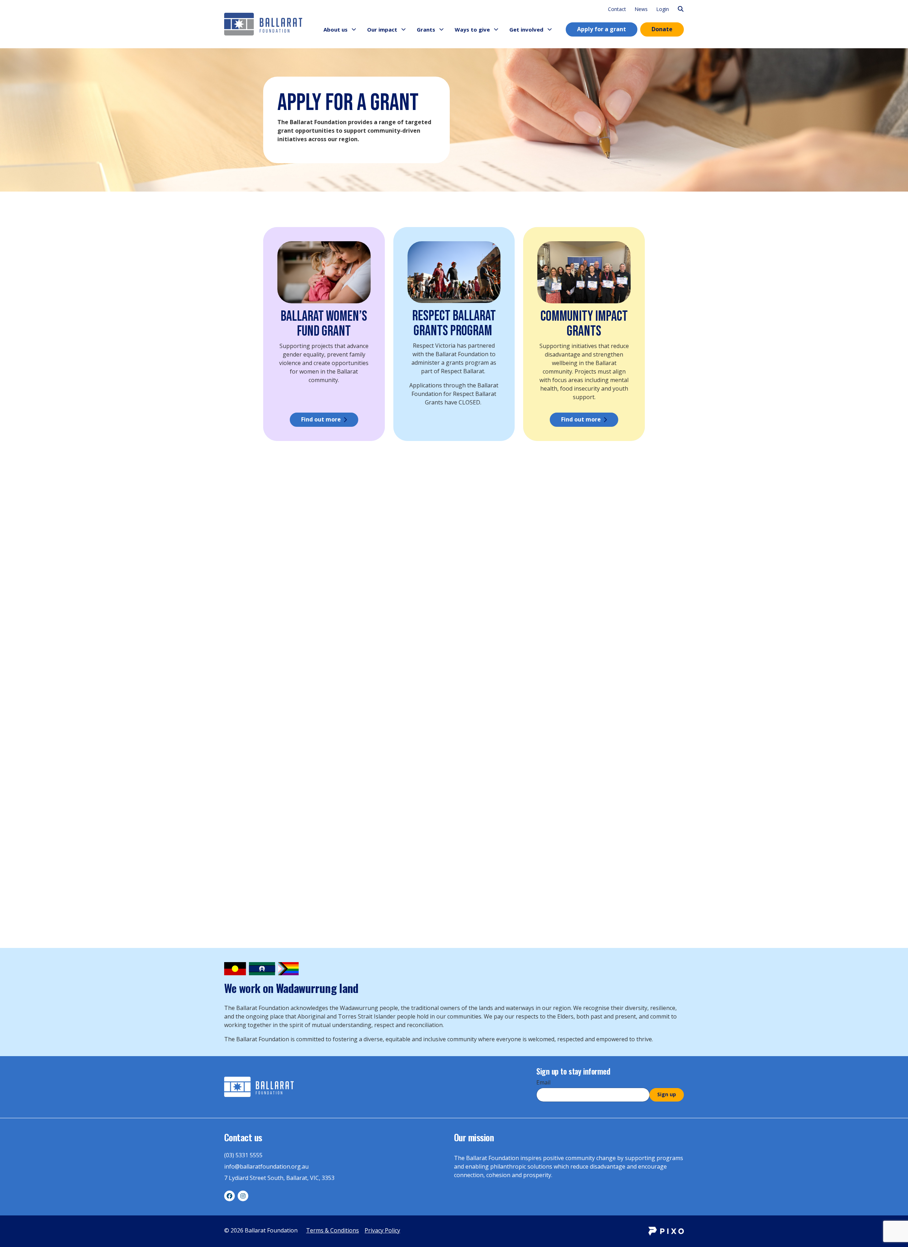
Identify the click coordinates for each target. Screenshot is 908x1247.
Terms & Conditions (332, 1230)
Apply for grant (321, 663)
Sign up (666, 1094)
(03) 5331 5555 (243, 1155)
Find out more (321, 419)
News (641, 9)
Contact (617, 9)
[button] (354, 29)
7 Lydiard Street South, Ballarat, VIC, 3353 (279, 1178)
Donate (662, 29)
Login (662, 9)
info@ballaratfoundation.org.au (266, 1166)
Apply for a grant (601, 29)
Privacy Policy (382, 1230)
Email (543, 1082)
